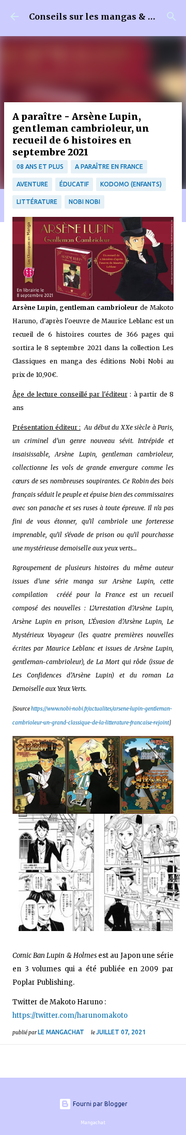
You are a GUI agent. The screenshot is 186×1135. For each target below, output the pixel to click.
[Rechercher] (171, 16)
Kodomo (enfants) (131, 184)
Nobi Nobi (84, 201)
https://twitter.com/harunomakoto (70, 1015)
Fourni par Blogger (99, 1103)
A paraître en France (109, 166)
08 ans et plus (40, 166)
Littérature (37, 201)
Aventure (32, 184)
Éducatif (74, 184)
